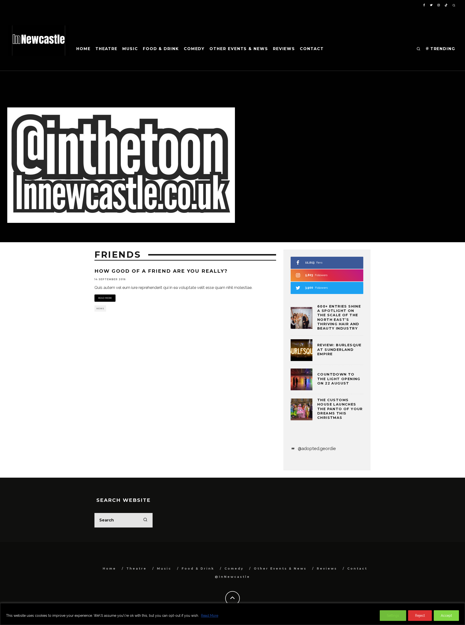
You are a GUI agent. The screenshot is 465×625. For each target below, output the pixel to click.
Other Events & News (238, 48)
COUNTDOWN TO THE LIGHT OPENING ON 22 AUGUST (338, 378)
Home (83, 48)
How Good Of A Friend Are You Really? (161, 271)
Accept (446, 615)
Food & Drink (161, 48)
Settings (393, 615)
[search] (145, 520)
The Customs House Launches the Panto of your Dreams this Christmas (340, 409)
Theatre (106, 48)
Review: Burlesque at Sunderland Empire (339, 349)
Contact (312, 48)
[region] (232, 614)
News (100, 308)
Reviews (284, 48)
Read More (209, 615)
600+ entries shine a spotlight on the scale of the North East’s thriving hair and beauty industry (339, 317)
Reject (420, 615)
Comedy (194, 48)
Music (130, 48)
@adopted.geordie (317, 448)
